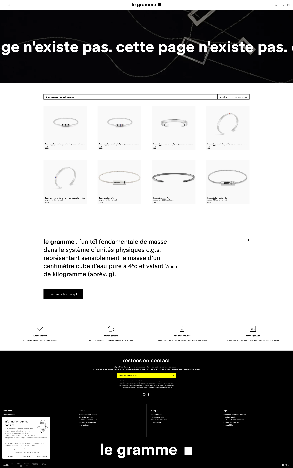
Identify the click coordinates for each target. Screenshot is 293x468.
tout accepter (42, 456)
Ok (173, 375)
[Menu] (4, 5)
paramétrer (26, 456)
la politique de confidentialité (143, 383)
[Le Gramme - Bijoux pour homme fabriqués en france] (146, 4)
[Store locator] (276, 5)
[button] (6, 465)
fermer (10, 456)
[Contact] (280, 5)
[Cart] (288, 5)
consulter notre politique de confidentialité (18, 449)
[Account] (284, 5)
